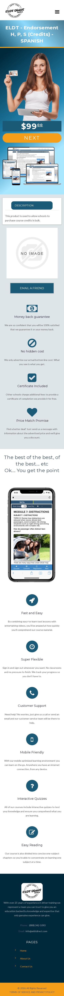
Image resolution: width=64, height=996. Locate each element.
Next (32, 138)
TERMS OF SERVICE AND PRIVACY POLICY (31, 992)
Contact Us (26, 966)
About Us (25, 958)
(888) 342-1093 (37, 925)
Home (23, 950)
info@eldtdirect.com (36, 931)
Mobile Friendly (32, 752)
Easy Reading (32, 845)
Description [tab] (24, 205)
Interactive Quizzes (32, 799)
